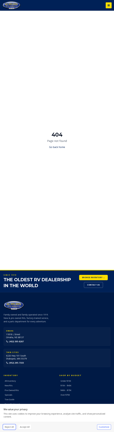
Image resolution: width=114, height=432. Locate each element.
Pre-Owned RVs (12, 390)
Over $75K (65, 394)
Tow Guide (9, 399)
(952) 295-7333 (16, 362)
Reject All (9, 426)
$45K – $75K (66, 390)
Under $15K (66, 381)
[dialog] (57, 418)
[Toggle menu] (109, 5)
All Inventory (10, 381)
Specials (8, 394)
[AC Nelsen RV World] (11, 5)
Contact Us (93, 285)
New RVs (9, 385)
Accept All (25, 426)
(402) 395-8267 (16, 341)
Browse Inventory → (93, 277)
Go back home (57, 147)
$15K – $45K (66, 385)
